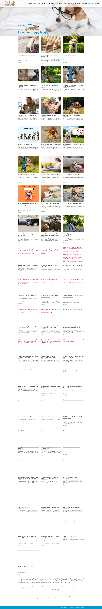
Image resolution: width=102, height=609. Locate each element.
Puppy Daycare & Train (38, 3)
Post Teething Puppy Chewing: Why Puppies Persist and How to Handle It (50, 234)
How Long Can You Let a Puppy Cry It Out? (73, 507)
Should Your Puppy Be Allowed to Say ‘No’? (73, 144)
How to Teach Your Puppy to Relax (71, 174)
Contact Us (96, 3)
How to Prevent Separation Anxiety (71, 447)
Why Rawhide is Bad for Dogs (70, 477)
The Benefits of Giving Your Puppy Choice (28, 295)
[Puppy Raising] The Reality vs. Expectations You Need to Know (48, 357)
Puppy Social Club (59, 3)
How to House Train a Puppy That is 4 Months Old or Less (50, 537)
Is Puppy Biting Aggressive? (70, 536)
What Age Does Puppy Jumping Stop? (50, 115)
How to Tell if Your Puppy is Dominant (50, 203)
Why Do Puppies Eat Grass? (69, 55)
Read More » (20, 62)
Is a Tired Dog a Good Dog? (24, 416)
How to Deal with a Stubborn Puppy (71, 115)
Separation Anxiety (75, 3)
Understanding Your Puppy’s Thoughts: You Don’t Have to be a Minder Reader (51, 326)
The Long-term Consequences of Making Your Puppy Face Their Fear (28, 357)
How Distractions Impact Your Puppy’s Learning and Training (50, 296)
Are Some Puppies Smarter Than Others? (50, 174)
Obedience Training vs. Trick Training (27, 115)
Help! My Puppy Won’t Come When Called (73, 203)
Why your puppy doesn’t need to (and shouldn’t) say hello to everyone (49, 478)
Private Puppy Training (49, 3)
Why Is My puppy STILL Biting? (48, 416)
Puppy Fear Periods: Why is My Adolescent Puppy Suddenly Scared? (73, 86)
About (30, 3)
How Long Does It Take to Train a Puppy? (28, 265)
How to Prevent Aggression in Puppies (50, 507)
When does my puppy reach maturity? (27, 144)
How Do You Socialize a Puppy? (25, 566)
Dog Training (67, 3)
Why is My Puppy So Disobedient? (26, 174)
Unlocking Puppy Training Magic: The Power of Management (27, 204)
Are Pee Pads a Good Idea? (24, 507)
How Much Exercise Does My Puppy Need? (51, 144)
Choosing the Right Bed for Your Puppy (27, 55)
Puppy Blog (90, 3)
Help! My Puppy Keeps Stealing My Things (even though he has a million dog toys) (28, 478)
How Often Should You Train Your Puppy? (28, 386)
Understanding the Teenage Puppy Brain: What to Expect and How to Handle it (73, 326)
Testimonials (84, 3)
